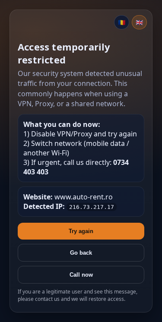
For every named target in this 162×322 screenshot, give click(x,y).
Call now (81, 274)
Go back (81, 252)
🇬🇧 (139, 22)
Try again (81, 231)
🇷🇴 (121, 22)
